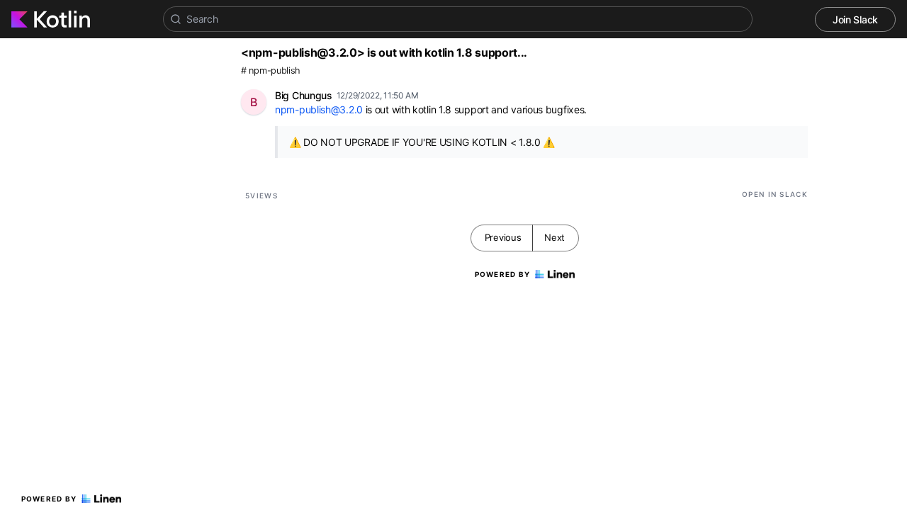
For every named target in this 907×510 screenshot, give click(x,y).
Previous (503, 237)
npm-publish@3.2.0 (319, 109)
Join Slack (855, 19)
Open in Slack (775, 194)
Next (554, 237)
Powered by (49, 498)
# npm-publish (270, 70)
